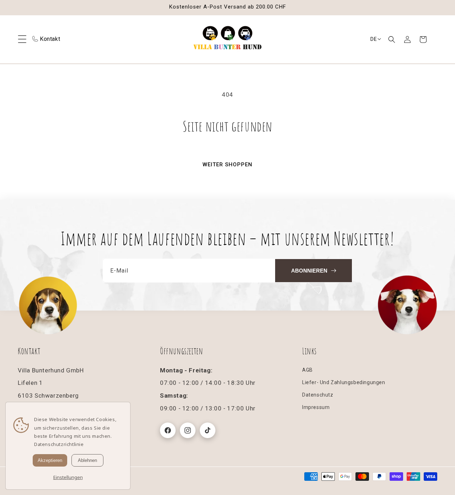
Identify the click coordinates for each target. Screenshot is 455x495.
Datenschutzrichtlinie (59, 444)
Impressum (316, 407)
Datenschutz (317, 395)
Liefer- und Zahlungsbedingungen (343, 382)
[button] (392, 39)
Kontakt (50, 39)
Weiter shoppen (227, 164)
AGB (307, 370)
